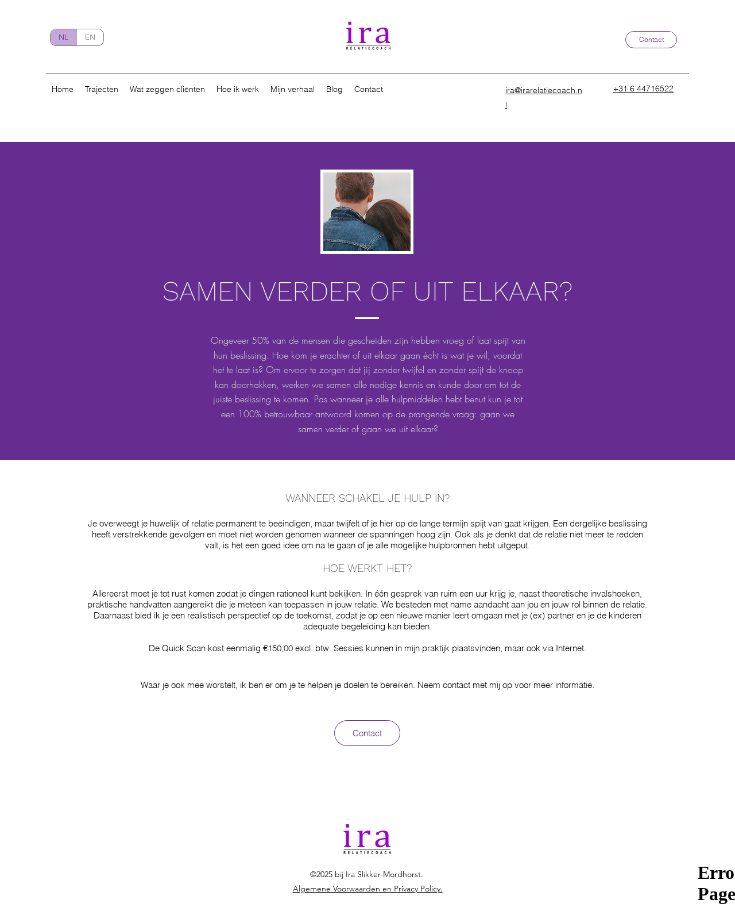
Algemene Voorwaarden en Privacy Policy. (368, 888)
